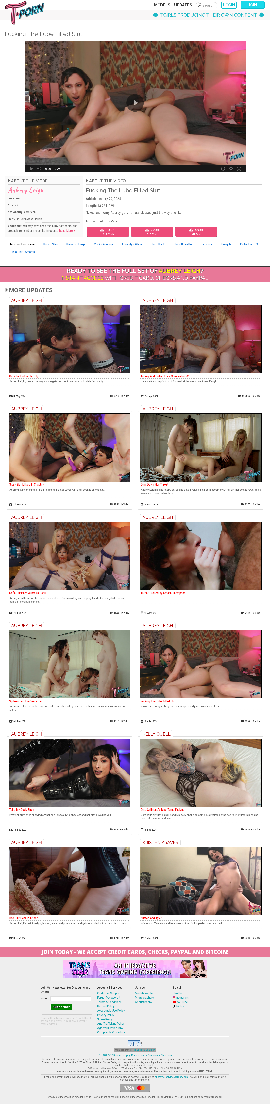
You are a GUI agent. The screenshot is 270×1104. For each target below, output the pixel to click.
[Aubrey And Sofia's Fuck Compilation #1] (200, 339)
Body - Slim (50, 244)
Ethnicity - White (132, 244)
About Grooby (143, 1002)
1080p (109, 232)
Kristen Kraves (160, 842)
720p (153, 232)
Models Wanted (144, 993)
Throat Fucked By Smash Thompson (163, 593)
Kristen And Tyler (151, 918)
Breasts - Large (75, 244)
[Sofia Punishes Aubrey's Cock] (69, 556)
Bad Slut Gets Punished (23, 918)
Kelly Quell (157, 734)
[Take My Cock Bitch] (69, 773)
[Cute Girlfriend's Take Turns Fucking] (200, 773)
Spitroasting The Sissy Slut (25, 701)
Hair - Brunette (183, 244)
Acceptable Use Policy (111, 1010)
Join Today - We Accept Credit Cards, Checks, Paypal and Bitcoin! (135, 951)
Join (252, 5)
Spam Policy (105, 1019)
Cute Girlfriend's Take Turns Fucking (162, 810)
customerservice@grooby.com (172, 1077)
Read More (66, 231)
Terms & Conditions (109, 1002)
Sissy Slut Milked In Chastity (26, 484)
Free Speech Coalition (143, 1050)
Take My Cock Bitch (21, 810)
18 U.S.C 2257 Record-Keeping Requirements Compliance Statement (135, 1055)
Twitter (177, 993)
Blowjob (226, 244)
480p (197, 232)
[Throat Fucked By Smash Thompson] (200, 556)
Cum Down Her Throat (154, 484)
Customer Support (108, 993)
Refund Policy (105, 1006)
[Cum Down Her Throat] (200, 447)
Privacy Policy (105, 1015)
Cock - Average (103, 244)
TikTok (180, 1006)
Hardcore (206, 244)
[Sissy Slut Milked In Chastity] (69, 447)
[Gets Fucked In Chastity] (69, 339)
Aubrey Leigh (25, 190)
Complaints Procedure (111, 1032)
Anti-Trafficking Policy (110, 1023)
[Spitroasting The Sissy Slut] (69, 664)
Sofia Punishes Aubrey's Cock (27, 593)
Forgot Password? (108, 997)
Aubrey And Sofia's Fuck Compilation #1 (165, 376)
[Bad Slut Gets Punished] (69, 881)
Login (229, 5)
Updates (183, 5)
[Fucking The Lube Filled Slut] (200, 664)
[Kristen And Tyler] (200, 881)
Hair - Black (158, 244)
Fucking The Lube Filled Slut (158, 701)
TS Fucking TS (249, 244)
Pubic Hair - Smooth (22, 252)
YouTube (182, 1002)
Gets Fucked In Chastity (24, 376)
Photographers (144, 997)
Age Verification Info (110, 1028)
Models (162, 5)
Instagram (182, 997)
